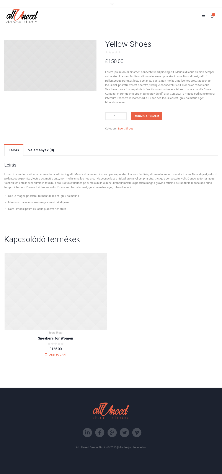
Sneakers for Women (55, 338)
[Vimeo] (137, 432)
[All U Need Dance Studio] (22, 16)
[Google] (112, 432)
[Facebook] (99, 432)
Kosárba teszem (146, 116)
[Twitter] (124, 432)
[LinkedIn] (87, 432)
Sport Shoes (125, 128)
